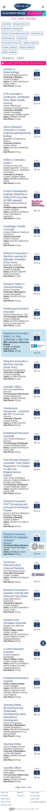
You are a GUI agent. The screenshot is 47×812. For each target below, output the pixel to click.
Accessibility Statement (38, 802)
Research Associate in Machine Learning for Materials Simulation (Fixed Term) (15, 258)
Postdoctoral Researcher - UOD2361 (16, 410)
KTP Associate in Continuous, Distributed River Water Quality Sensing (16, 98)
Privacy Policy (35, 796)
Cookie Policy (34, 799)
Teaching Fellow (12, 744)
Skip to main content (9, 2)
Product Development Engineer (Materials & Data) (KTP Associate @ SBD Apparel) (15, 196)
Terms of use (34, 792)
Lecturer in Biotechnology (11, 71)
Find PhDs (4, 796)
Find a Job (4, 792)
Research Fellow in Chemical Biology (14, 285)
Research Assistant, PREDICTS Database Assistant (15, 537)
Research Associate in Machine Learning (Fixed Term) (15, 364)
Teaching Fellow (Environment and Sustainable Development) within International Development (14, 712)
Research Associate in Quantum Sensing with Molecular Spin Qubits (15, 593)
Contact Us (21, 796)
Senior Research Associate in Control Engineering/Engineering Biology (17, 131)
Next (29, 787)
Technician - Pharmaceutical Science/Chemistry (13, 565)
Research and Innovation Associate (14, 621)
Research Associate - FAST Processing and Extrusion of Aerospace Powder (16, 506)
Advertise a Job (6, 805)
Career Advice (5, 799)
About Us (20, 792)
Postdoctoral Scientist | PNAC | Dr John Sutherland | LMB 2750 (16, 336)
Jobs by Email (5, 802)
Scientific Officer (12, 386)
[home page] (22, 9)
